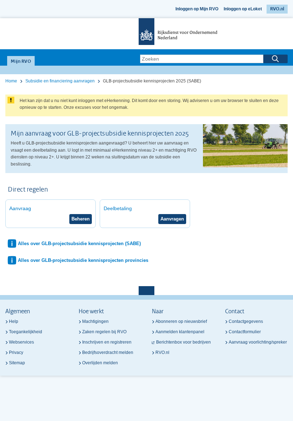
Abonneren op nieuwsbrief (181, 321)
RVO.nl (277, 9)
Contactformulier (245, 331)
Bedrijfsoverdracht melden (107, 352)
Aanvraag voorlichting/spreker (258, 342)
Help (13, 321)
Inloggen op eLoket (243, 8)
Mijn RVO (21, 61)
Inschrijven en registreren (106, 342)
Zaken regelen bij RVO (104, 331)
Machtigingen (95, 321)
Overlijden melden (100, 362)
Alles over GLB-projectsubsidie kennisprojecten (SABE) (79, 243)
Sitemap (17, 362)
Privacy (16, 352)
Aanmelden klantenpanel (179, 331)
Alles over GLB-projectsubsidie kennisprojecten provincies (83, 260)
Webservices (21, 342)
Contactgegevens (246, 321)
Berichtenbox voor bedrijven (183, 342)
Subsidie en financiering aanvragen (60, 80)
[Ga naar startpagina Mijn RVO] (146, 33)
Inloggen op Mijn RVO (196, 8)
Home (11, 80)
